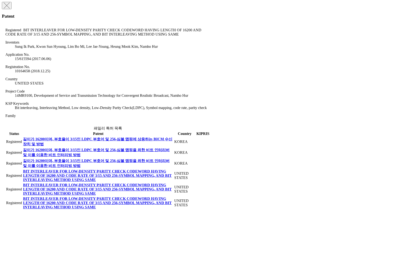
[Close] (7, 5)
